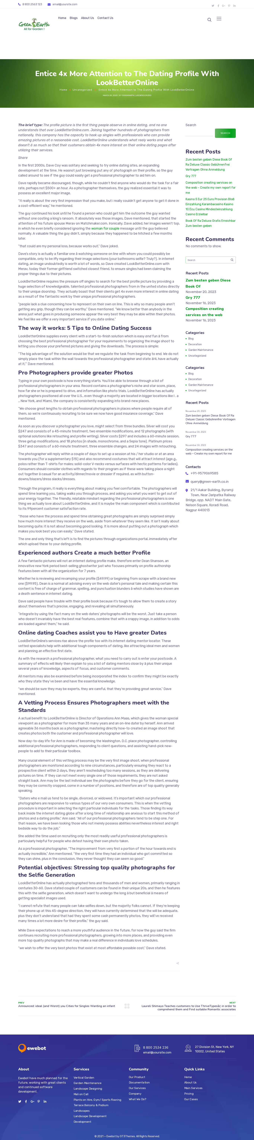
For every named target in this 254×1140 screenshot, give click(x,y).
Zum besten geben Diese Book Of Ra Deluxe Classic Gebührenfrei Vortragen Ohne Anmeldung (209, 164)
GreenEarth (128, 95)
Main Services (193, 1088)
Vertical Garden (84, 1077)
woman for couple (105, 228)
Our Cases (191, 1099)
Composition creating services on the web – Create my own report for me (211, 187)
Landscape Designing (88, 1088)
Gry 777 (191, 176)
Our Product (137, 1077)
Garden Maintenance (200, 350)
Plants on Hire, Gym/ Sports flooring (97, 1099)
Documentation (139, 1082)
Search (191, 125)
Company (135, 1093)
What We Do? (137, 1099)
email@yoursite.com (65, 4)
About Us (87, 18)
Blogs (74, 18)
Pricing (189, 1093)
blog (191, 338)
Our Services (137, 1088)
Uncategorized (82, 90)
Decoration (195, 344)
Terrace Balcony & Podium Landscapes (91, 1108)
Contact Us (105, 18)
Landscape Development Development (90, 1119)
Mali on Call (81, 1094)
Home (62, 18)
